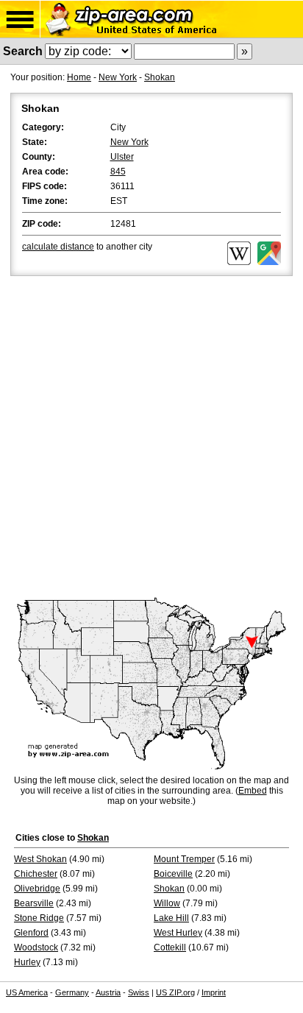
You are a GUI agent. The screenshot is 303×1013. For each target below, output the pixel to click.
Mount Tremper (184, 859)
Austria (108, 992)
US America (27, 992)
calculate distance (58, 246)
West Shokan (40, 859)
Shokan (159, 77)
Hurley (27, 962)
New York (118, 77)
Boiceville (173, 874)
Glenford (31, 933)
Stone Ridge (39, 918)
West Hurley (178, 933)
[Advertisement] (151, 438)
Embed (252, 791)
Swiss (138, 992)
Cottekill (170, 947)
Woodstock (36, 947)
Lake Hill (171, 918)
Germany (72, 992)
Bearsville (34, 903)
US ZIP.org (175, 992)
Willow (167, 903)
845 (118, 171)
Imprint (214, 992)
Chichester (35, 874)
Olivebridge (37, 888)
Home (79, 77)
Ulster (122, 157)
